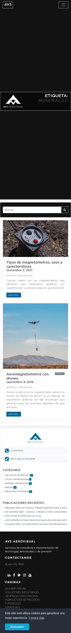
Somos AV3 (12, 607)
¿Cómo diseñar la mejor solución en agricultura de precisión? (36, 520)
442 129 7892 (16, 564)
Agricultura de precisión (22, 599)
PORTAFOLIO (13, 603)
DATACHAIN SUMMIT (15, 516)
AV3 (7, 4)
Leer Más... (13, 295)
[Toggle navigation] (63, 4)
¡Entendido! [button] (17, 626)
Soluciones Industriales (16, 491)
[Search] (64, 210)
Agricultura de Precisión (17, 475)
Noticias (9, 487)
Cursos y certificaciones (17, 479)
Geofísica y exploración (19, 275)
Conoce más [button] (36, 617)
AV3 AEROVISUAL (15, 588)
